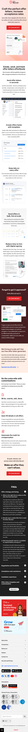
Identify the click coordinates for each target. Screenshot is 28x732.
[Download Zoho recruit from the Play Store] (17, 670)
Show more (13, 589)
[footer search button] (24, 716)
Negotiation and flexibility (10, 565)
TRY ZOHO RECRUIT (14, 27)
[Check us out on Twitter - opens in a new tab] (6, 676)
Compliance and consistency (11, 571)
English (5, 720)
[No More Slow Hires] (14, 607)
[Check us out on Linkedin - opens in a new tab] (8, 676)
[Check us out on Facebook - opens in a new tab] (3, 676)
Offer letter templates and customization (10, 583)
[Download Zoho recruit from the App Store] (6, 670)
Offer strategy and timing (10, 492)
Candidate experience (8, 577)
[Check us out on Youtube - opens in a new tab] (12, 676)
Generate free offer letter (8, 367)
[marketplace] (14, 625)
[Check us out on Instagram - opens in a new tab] (15, 676)
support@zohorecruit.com (11, 666)
